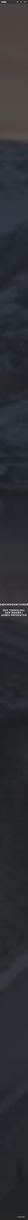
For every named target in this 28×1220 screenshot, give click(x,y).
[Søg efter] (21, 2)
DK (17, 2)
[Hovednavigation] (25, 2)
